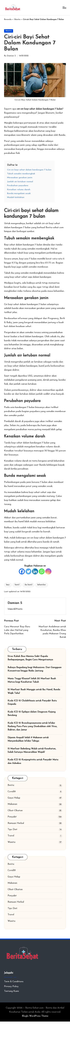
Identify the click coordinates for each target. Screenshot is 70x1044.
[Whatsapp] (42, 571)
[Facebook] (22, 571)
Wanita (17, 19)
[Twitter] (28, 571)
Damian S (15, 603)
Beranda (8, 19)
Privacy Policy (11, 986)
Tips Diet (12, 829)
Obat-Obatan (15, 810)
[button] (15, 609)
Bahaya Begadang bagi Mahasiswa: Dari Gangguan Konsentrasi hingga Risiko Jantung (35, 669)
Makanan (12, 804)
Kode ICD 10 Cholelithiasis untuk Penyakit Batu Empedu (32, 702)
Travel (11, 836)
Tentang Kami (11, 991)
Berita (11, 785)
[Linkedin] (35, 571)
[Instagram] (48, 571)
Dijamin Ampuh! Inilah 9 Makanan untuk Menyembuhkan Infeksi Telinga (28, 739)
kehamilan (41, 585)
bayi (8, 585)
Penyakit (12, 817)
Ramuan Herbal (16, 823)
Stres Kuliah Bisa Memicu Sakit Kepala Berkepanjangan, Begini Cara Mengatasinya (30, 658)
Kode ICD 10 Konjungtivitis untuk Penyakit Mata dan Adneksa (33, 761)
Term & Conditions (13, 981)
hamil (17, 585)
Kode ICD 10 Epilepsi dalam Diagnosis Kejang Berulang (32, 713)
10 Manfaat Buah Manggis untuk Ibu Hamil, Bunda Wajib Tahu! (34, 691)
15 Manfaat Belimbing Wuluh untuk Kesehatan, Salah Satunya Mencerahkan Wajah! (32, 750)
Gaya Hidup (14, 798)
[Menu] (64, 7)
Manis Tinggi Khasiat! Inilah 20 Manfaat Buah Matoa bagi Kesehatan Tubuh (32, 680)
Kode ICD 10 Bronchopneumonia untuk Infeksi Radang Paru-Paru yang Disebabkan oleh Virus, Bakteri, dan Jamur (32, 726)
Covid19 (12, 792)
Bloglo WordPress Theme (35, 1016)
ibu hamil (28, 585)
